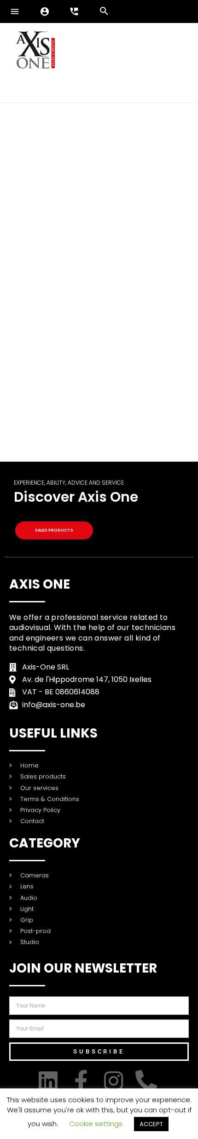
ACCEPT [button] (151, 1124)
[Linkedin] (50, 1081)
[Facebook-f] (82, 1081)
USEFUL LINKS (53, 733)
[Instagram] (115, 1081)
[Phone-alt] (148, 1081)
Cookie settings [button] (95, 1123)
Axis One (39, 584)
